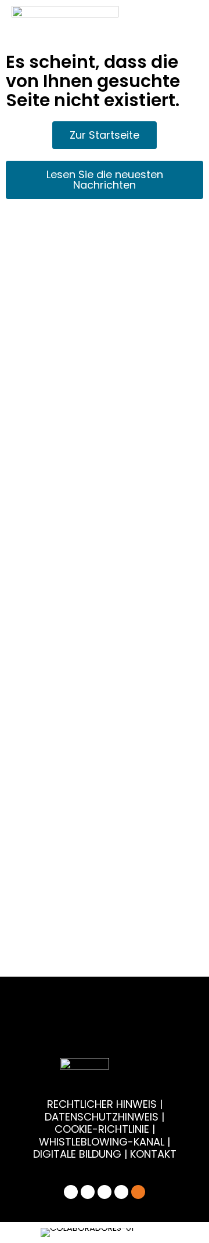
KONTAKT (153, 1154)
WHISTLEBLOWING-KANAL (103, 1141)
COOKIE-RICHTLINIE (102, 1129)
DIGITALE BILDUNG (77, 1154)
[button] (44, 1232)
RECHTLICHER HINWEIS (102, 1104)
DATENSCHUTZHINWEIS (101, 1117)
